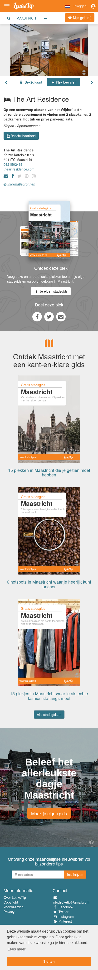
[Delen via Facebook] (37, 316)
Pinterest (65, 921)
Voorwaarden (14, 907)
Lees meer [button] (16, 949)
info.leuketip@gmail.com (71, 902)
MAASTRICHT (27, 18)
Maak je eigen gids (49, 813)
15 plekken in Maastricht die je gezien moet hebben (49, 472)
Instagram (66, 916)
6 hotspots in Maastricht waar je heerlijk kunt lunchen (49, 584)
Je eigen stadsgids (53, 291)
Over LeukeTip (15, 897)
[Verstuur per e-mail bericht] (61, 316)
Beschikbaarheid (23, 135)
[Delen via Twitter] (49, 316)
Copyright (11, 902)
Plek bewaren (65, 82)
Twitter (64, 911)
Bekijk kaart (33, 82)
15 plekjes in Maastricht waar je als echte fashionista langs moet (49, 695)
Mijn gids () (82, 17)
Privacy (9, 911)
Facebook (66, 907)
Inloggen (80, 6)
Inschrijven (75, 874)
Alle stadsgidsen (49, 714)
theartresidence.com (19, 169)
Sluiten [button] (49, 961)
